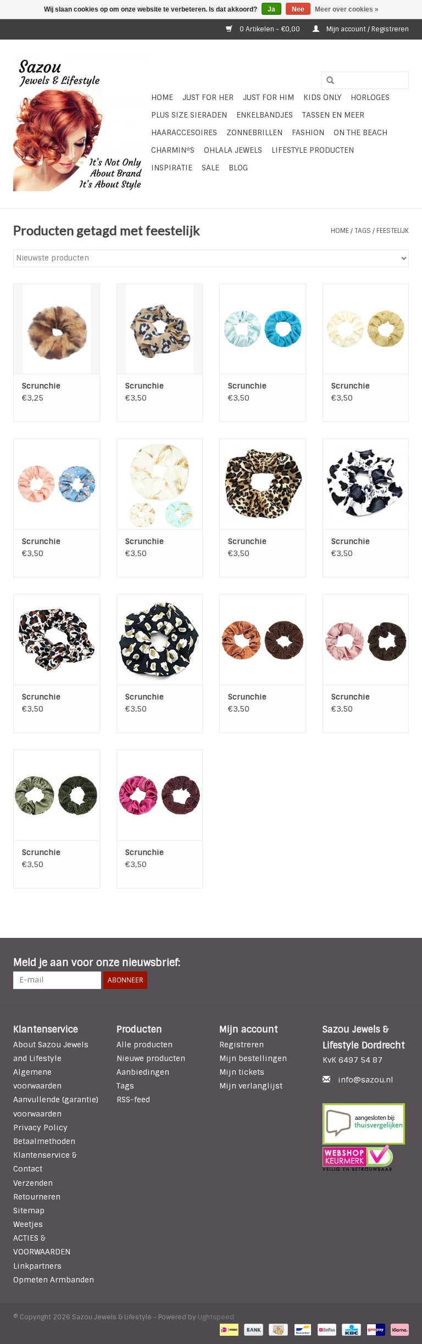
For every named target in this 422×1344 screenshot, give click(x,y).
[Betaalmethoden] (228, 1329)
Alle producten (144, 1044)
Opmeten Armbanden (53, 1280)
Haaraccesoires (184, 132)
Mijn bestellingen (253, 1058)
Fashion (308, 132)
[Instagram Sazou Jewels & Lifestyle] (400, 963)
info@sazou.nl (365, 1080)
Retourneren (36, 1197)
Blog (238, 168)
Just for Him (268, 97)
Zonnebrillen (254, 132)
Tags (362, 230)
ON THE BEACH (360, 132)
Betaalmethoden (44, 1141)
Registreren (241, 1044)
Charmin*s (173, 150)
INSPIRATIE (171, 168)
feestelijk (392, 230)
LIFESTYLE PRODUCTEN (312, 150)
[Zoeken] (326, 80)
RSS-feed (133, 1099)
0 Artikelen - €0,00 (270, 29)
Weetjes (28, 1224)
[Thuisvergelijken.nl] (366, 1124)
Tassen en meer (333, 115)
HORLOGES (370, 97)
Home (162, 97)
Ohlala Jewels (233, 150)
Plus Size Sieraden (189, 115)
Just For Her (208, 97)
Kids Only (322, 97)
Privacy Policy (40, 1127)
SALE (210, 168)
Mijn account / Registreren (367, 29)
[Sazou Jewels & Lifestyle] (80, 124)
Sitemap (29, 1210)
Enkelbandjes (264, 115)
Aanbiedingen (142, 1072)
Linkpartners (37, 1266)
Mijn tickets (241, 1072)
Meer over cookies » (347, 9)
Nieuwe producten (150, 1058)
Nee (298, 9)
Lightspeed (216, 1317)
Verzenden (33, 1183)
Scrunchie (41, 386)
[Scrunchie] (56, 329)
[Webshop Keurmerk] (366, 1158)
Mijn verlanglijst (250, 1086)
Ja (271, 9)
